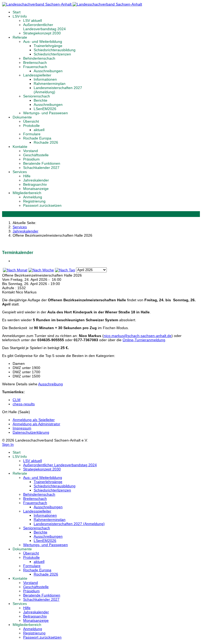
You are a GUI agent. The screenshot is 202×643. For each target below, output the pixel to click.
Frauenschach (35, 67)
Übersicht (31, 121)
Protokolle (31, 125)
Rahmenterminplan (49, 83)
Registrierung (34, 201)
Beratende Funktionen (41, 163)
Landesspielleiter (37, 75)
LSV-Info (20, 16)
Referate (20, 37)
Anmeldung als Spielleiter (34, 420)
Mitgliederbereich (27, 193)
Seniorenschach (36, 96)
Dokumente (22, 117)
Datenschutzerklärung (31, 432)
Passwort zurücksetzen (42, 205)
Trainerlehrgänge (48, 46)
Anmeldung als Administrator (36, 424)
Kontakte (20, 146)
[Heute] (65, 270)
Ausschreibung (50, 384)
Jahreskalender (36, 180)
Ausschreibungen (48, 71)
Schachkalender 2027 (41, 167)
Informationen (45, 79)
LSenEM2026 (45, 109)
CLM (17, 400)
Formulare (32, 134)
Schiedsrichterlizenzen (52, 54)
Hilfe (27, 176)
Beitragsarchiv (35, 184)
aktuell (39, 130)
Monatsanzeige (36, 188)
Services (20, 172)
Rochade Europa (37, 138)
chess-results (24, 404)
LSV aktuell (32, 20)
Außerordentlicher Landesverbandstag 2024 (44, 27)
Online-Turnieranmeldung (144, 340)
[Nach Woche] (41, 270)
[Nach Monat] (15, 270)
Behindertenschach (39, 58)
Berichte (40, 100)
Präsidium (31, 159)
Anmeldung (32, 197)
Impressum (22, 428)
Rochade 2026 (46, 142)
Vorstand (30, 151)
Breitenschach (35, 62)
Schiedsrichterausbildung (54, 50)
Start (17, 12)
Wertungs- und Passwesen (45, 113)
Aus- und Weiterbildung (42, 41)
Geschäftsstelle (36, 155)
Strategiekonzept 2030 (42, 33)
